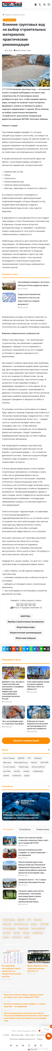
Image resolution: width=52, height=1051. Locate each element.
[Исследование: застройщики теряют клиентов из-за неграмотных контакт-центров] (13, 956)
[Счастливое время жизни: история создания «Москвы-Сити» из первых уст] (38, 672)
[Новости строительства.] (12, 4)
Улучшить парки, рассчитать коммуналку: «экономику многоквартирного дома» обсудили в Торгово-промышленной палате (31, 896)
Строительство (18, 15)
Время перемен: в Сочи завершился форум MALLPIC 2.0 (37, 968)
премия (6, 775)
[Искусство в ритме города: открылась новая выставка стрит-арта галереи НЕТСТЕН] (10, 841)
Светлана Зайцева (26, 638)
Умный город (23, 767)
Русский (33, 1049)
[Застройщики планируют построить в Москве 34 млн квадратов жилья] (9, 285)
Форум (40, 1039)
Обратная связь (17, 1035)
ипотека (17, 771)
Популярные (25, 829)
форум (26, 775)
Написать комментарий (26, 740)
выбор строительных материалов (26, 621)
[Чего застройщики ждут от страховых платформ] (13, 712)
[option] (26, 806)
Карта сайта (30, 1035)
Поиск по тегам (42, 1035)
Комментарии (42, 829)
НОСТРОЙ (44, 762)
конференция (38, 771)
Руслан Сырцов (9, 767)
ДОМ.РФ (21, 758)
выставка (6, 771)
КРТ (29, 758)
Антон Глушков (9, 758)
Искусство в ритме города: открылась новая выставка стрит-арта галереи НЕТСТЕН (33, 840)
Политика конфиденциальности (22, 1039)
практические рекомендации (26, 632)
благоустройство (38, 767)
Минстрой (7, 762)
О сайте (6, 1035)
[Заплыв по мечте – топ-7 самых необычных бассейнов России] (10, 883)
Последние (8, 829)
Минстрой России (21, 762)
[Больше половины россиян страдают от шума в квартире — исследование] (10, 853)
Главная (7, 15)
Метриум (37, 758)
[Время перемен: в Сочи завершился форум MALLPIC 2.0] (38, 956)
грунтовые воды (26, 627)
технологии (16, 775)
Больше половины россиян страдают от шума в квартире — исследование (32, 852)
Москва (34, 762)
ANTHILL (26, 616)
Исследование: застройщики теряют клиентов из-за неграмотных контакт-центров (12, 971)
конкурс (26, 771)
